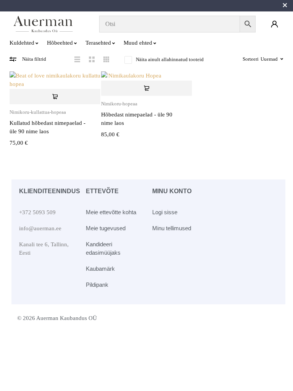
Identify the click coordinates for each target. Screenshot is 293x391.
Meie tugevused (106, 228)
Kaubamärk (100, 268)
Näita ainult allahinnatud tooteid (170, 59)
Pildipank (97, 284)
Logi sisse (164, 212)
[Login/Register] (274, 24)
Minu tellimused (171, 228)
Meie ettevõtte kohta (111, 212)
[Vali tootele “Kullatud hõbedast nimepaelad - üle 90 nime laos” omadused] (55, 96)
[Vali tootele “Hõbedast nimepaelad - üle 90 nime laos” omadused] (146, 88)
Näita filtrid (34, 59)
